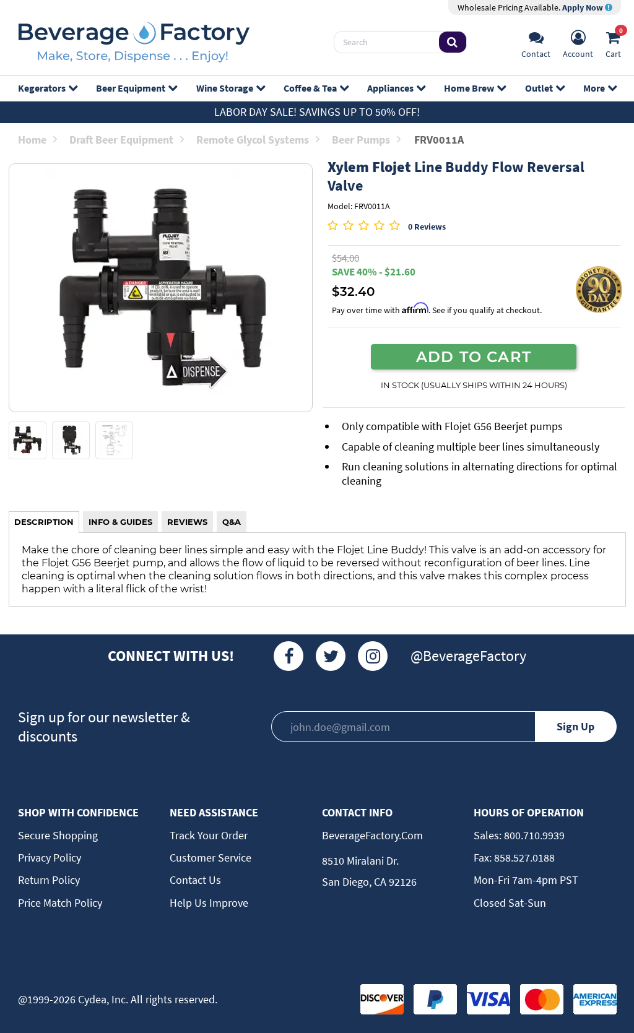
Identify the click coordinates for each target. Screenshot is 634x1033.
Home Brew (469, 88)
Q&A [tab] (231, 522)
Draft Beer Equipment (121, 139)
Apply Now (583, 7)
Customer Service (210, 857)
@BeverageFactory (468, 655)
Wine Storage (224, 88)
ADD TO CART (473, 356)
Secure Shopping (58, 835)
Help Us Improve (209, 903)
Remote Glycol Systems (252, 139)
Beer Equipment (130, 88)
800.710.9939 (533, 835)
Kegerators (42, 88)
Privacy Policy (49, 857)
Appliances (390, 88)
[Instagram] (373, 656)
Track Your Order (209, 835)
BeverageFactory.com (372, 835)
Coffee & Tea (310, 88)
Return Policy (49, 880)
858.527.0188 (523, 857)
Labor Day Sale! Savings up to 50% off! (317, 112)
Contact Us (195, 880)
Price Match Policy (60, 903)
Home (32, 139)
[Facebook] (288, 656)
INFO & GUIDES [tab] (120, 522)
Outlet (539, 88)
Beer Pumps (361, 139)
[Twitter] (330, 656)
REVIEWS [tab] (187, 522)
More (594, 88)
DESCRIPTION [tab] (44, 522)
